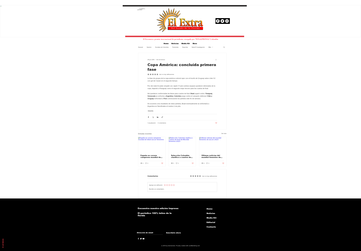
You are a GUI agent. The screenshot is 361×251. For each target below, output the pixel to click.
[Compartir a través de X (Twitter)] (153, 117)
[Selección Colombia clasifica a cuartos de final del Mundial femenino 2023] (182, 144)
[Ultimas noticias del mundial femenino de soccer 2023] (212, 144)
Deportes (185, 47)
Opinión (149, 47)
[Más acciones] (216, 59)
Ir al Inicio (3, 243)
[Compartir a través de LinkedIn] (158, 117)
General (140, 47)
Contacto (211, 227)
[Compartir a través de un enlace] (162, 117)
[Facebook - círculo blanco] (218, 21)
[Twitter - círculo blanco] (222, 21)
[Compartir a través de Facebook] (148, 117)
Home (209, 209)
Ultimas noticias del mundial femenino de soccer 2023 (211, 156)
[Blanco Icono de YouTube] (143, 239)
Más (210, 47)
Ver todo (223, 133)
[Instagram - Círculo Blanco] (227, 21)
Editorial (211, 222)
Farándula (175, 47)
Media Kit (211, 218)
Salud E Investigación (198, 47)
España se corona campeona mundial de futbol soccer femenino (151, 156)
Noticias (211, 213)
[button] (224, 47)
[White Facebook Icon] (138, 239)
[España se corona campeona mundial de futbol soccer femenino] (151, 144)
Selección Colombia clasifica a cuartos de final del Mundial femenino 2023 (181, 156)
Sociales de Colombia (162, 47)
